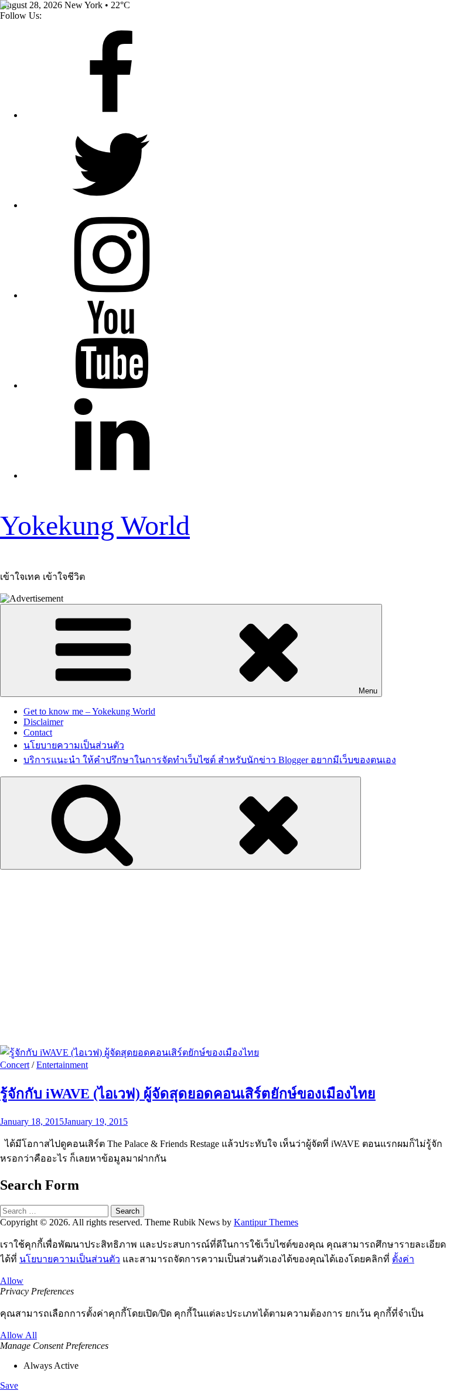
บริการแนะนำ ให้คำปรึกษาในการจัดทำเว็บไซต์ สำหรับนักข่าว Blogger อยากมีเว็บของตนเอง (209, 760)
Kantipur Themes (266, 1222)
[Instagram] (111, 295)
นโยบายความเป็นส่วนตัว (73, 745)
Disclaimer (43, 722)
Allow (11, 1281)
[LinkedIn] (111, 475)
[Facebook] (111, 115)
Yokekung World (95, 525)
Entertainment (62, 1065)
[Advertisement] (225, 957)
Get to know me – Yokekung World (89, 711)
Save (9, 1385)
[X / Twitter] (111, 205)
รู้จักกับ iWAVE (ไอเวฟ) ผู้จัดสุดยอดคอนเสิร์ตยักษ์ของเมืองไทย (188, 1093)
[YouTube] (111, 385)
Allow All (18, 1335)
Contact (37, 732)
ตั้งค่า (403, 1259)
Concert (14, 1065)
